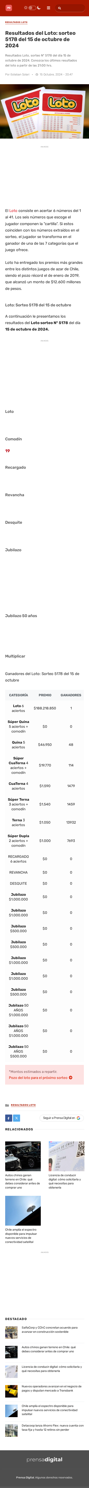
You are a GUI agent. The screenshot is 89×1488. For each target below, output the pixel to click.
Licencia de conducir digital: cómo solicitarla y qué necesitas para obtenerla (52, 1369)
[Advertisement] (44, 176)
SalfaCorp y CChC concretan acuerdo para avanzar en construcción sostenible (50, 1330)
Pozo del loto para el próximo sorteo (38, 1078)
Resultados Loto (23, 1105)
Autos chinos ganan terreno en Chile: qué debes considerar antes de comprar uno (49, 1349)
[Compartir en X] (16, 1118)
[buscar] (59, 8)
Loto (13, 210)
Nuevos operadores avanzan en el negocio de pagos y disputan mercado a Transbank (52, 1388)
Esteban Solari (20, 74)
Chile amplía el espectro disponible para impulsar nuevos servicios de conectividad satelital (49, 1410)
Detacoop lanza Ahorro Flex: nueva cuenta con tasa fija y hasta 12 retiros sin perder (53, 1428)
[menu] (47, 6)
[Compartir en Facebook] (8, 1118)
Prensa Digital (25, 1477)
